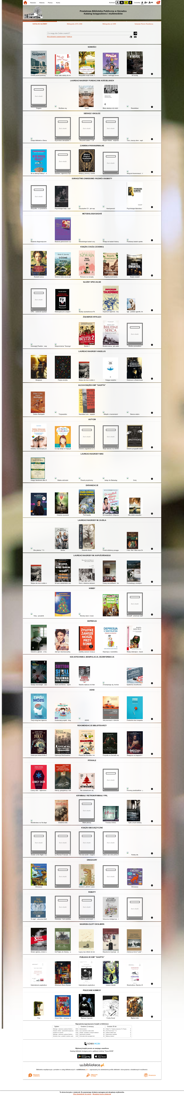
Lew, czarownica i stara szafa (87, 1030)
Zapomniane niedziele (85, 1034)
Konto (58, 3)
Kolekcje (69, 36)
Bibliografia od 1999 (109, 24)
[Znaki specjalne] (135, 37)
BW (121, 2)
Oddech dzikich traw (111, 1032)
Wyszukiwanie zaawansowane (56, 36)
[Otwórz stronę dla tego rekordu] (39, 63)
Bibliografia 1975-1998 (74, 24)
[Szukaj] (135, 33)
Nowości (33, 3)
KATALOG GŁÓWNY (40, 24)
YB (126, 2)
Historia (41, 3)
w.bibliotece (82, 1069)
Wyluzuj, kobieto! (110, 1036)
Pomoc (50, 3)
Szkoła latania (83, 1029)
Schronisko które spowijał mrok (87, 1036)
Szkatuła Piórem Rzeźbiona (144, 24)
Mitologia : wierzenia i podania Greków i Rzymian (65, 1029)
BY (130, 2)
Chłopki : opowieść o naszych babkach (89, 1032)
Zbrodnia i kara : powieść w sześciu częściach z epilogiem (67, 1036)
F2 (151, 2)
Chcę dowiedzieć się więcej (82, 1094)
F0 (142, 2)
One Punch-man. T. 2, (111, 1030)
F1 (146, 2)
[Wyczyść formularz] (131, 37)
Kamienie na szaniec (58, 1032)
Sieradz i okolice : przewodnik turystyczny (63, 1030)
